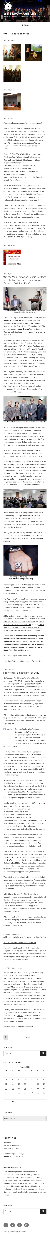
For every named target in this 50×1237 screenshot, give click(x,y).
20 (25, 1088)
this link (20, 1015)
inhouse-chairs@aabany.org (30, 228)
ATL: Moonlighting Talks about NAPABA (24, 937)
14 (32, 1084)
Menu (26, 25)
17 (6, 1088)
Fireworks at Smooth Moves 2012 (21, 672)
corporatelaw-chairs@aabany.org (18, 237)
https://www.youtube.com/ (21, 1027)
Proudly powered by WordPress (15, 1231)
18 (13, 1088)
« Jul (12, 1102)
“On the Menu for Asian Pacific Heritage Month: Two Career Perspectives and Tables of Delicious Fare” (24, 280)
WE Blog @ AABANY (20, 13)
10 (6, 1084)
